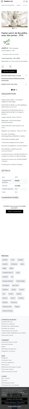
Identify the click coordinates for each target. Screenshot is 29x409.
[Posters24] (9, 1)
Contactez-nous (6, 360)
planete (5, 302)
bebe (11, 268)
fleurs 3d (14, 302)
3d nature (14, 264)
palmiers (5, 289)
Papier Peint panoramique (7, 5)
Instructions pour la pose (11, 75)
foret (12, 260)
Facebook (4, 358)
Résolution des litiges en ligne (11, 367)
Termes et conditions (8, 324)
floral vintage (20, 281)
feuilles (5, 260)
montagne (6, 285)
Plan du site (5, 364)
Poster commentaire (14, 211)
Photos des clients (7, 335)
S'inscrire (4, 380)
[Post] (12, 90)
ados (22, 264)
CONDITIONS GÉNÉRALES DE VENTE (13, 333)
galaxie (19, 294)
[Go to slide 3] (16, 28)
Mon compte (5, 378)
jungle (14, 289)
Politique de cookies (7, 328)
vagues (17, 306)
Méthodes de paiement (8, 349)
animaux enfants (8, 281)
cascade (5, 277)
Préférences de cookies (14, 406)
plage (4, 268)
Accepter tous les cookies (14, 399)
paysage (20, 260)
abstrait (5, 264)
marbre (5, 298)
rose (17, 272)
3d (12, 277)
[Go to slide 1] (12, 28)
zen (4, 294)
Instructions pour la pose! (9, 330)
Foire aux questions (7, 362)
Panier (3, 346)
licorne (21, 289)
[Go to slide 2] (14, 28)
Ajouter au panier (9, 71)
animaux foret (7, 306)
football (21, 298)
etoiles (11, 294)
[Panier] (26, 1)
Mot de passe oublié (7, 383)
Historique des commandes (10, 385)
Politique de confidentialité (10, 326)
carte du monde (7, 311)
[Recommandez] (17, 90)
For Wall (17, 185)
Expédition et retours (9, 84)
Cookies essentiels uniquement (15, 403)
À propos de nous (7, 321)
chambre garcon (8, 272)
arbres (13, 298)
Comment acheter (7, 344)
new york (15, 285)
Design (18, 5)
